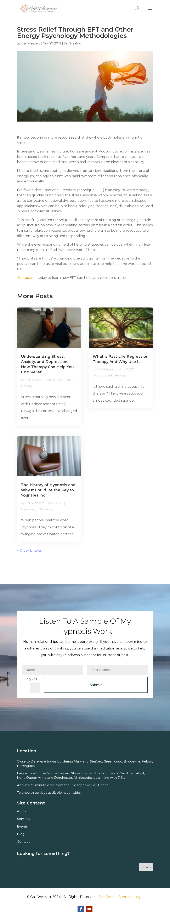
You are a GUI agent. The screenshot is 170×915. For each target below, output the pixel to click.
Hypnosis (27, 509)
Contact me (26, 278)
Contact (125, 897)
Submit (96, 685)
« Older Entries (29, 550)
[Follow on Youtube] (89, 909)
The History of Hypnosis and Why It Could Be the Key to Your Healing (48, 490)
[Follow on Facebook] (81, 909)
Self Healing (72, 43)
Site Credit (107, 897)
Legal (138, 897)
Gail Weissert (30, 43)
